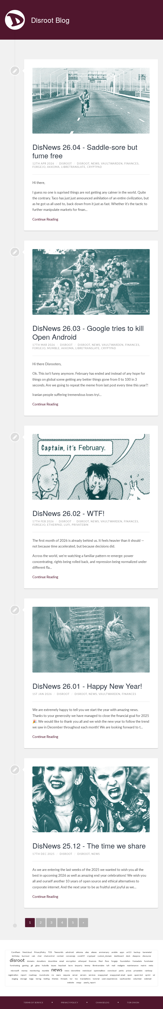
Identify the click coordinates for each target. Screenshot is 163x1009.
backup (137, 952)
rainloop (148, 971)
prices (128, 971)
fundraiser (148, 961)
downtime (52, 961)
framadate (137, 961)
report (23, 975)
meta (151, 966)
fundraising (15, 966)
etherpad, (55, 525)
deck (128, 956)
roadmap (33, 975)
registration (13, 975)
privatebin (80, 525)
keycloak (62, 966)
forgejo (114, 961)
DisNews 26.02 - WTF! (68, 513)
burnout (25, 956)
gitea (37, 966)
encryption (71, 961)
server (75, 975)
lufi (108, 966)
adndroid (70, 952)
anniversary (104, 952)
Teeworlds (58, 952)
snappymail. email (117, 975)
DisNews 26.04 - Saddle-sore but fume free (84, 151)
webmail (147, 979)
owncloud (112, 971)
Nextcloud (27, 952)
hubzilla (45, 966)
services (92, 975)
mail (113, 966)
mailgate (121, 966)
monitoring (35, 971)
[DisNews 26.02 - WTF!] (15, 437)
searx (58, 975)
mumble (45, 971)
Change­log (102, 1003)
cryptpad (94, 167)
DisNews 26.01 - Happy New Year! (87, 686)
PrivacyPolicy (40, 952)
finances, (131, 163)
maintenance (132, 966)
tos (76, 979)
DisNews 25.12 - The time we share (89, 845)
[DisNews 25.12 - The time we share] (15, 770)
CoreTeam (15, 952)
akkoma (79, 952)
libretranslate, (74, 167)
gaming (25, 966)
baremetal (147, 952)
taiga (31, 979)
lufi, (68, 525)
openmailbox (99, 971)
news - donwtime (72, 971)
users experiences (109, 979)
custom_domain (105, 956)
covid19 (81, 956)
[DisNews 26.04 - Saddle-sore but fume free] (15, 71)
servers (83, 975)
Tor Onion (133, 1003)
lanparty (78, 966)
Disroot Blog (50, 20)
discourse (147, 956)
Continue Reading (45, 219)
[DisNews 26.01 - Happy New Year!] (15, 610)
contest (60, 956)
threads (64, 979)
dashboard (119, 956)
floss (107, 961)
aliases (94, 952)
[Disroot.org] (15, 20)
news (95, 854)
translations (85, 979)
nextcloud (86, 971)
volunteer (137, 979)
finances (129, 694)
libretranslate (98, 966)
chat (40, 956)
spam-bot (138, 975)
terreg (38, 979)
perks (121, 971)
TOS (50, 952)
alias (87, 952)
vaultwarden (125, 979)
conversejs (70, 956)
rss (52, 975)
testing (46, 979)
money (24, 971)
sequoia (66, 975)
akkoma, (54, 167)
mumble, (54, 348)
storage (23, 979)
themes (55, 979)
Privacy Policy (69, 1003)
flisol (101, 961)
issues (53, 966)
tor (71, 979)
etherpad (82, 961)
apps (122, 952)
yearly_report (90, 983)
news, (96, 163)
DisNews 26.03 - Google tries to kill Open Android (88, 332)
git (32, 966)
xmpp (78, 983)
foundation (125, 961)
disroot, (84, 163)
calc (33, 956)
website (70, 983)
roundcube (44, 975)
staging (15, 979)
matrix (143, 966)
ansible (114, 952)
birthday (15, 956)
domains (30, 961)
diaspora (136, 956)
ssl (154, 975)
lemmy (87, 966)
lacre (70, 966)
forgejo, (39, 167)
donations (41, 961)
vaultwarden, (112, 163)
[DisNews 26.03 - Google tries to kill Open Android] (15, 252)
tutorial (96, 979)
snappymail (103, 975)
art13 (128, 952)
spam (129, 975)
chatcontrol (49, 956)
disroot (17, 960)
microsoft (15, 971)
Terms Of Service (33, 1003)
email (61, 961)
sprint (147, 975)
